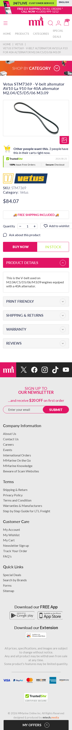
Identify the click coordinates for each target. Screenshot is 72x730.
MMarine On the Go (17, 460)
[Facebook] (32, 369)
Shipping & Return (15, 490)
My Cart (9, 540)
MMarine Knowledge (17, 466)
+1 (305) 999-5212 (47, 11)
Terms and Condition (17, 500)
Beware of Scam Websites (21, 471)
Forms (7, 585)
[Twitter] (21, 369)
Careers (8, 444)
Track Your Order (15, 551)
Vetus (24, 192)
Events (7, 450)
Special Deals (12, 575)
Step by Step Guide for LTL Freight (26, 511)
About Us (9, 433)
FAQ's (7, 556)
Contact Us (11, 439)
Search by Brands (15, 580)
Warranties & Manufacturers (22, 505)
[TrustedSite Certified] (36, 698)
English (64, 2)
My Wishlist (11, 535)
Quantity (9, 226)
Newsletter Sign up (16, 545)
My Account (11, 529)
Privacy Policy (13, 495)
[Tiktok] (53, 369)
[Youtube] (63, 369)
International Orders (17, 455)
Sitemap (8, 591)
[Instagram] (42, 369)
